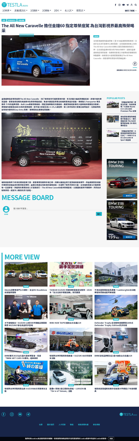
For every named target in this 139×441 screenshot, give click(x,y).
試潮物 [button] (45, 10)
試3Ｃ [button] (57, 10)
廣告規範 (96, 424)
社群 (41, 424)
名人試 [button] (68, 10)
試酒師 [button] (34, 10)
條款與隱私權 (83, 424)
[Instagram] (119, 4)
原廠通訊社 (12, 20)
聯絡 (71, 424)
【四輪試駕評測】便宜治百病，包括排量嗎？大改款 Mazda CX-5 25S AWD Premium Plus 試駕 (128, 106)
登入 (99, 214)
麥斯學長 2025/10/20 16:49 (126, 70)
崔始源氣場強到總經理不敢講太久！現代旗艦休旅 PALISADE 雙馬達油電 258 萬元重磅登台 (128, 121)
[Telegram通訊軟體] (127, 4)
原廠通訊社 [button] (20, 10)
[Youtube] (123, 4)
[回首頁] (14, 4)
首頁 (3, 20)
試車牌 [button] (6, 10)
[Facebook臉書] (115, 4)
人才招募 (62, 424)
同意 (111, 438)
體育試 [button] (79, 10)
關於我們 (50, 424)
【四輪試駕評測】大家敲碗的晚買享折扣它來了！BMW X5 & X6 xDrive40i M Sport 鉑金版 (128, 135)
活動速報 (21, 20)
